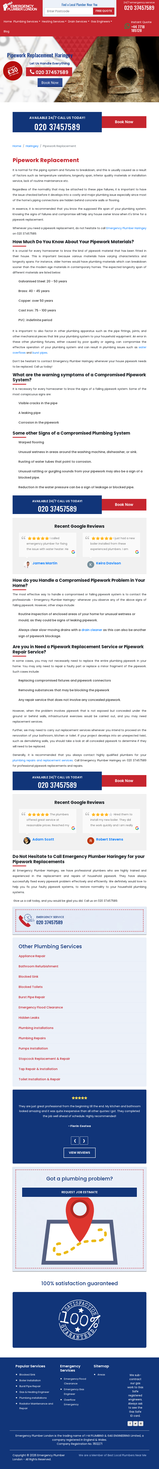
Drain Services (77, 21)
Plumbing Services (25, 21)
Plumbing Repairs (32, 1038)
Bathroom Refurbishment (38, 966)
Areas (101, 1374)
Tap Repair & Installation (38, 1069)
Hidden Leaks (29, 1017)
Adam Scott (43, 839)
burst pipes (39, 353)
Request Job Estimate (79, 1192)
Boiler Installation (30, 1380)
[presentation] (75, 1140)
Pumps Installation (33, 1048)
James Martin (44, 563)
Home (8, 21)
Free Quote (104, 11)
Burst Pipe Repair (32, 997)
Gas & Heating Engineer (34, 1392)
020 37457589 (52, 72)
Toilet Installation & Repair (39, 1079)
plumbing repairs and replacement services (43, 760)
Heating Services (53, 21)
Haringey (32, 146)
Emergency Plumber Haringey (126, 228)
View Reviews (79, 1152)
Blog (6, 31)
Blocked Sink (28, 976)
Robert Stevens (109, 839)
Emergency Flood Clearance (41, 1007)
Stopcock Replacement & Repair (44, 1058)
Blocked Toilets (31, 987)
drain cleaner (91, 630)
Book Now (124, 122)
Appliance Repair (32, 956)
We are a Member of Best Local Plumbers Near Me (112, 1455)
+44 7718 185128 (138, 28)
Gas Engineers (100, 21)
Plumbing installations (36, 1028)
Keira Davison (108, 563)
